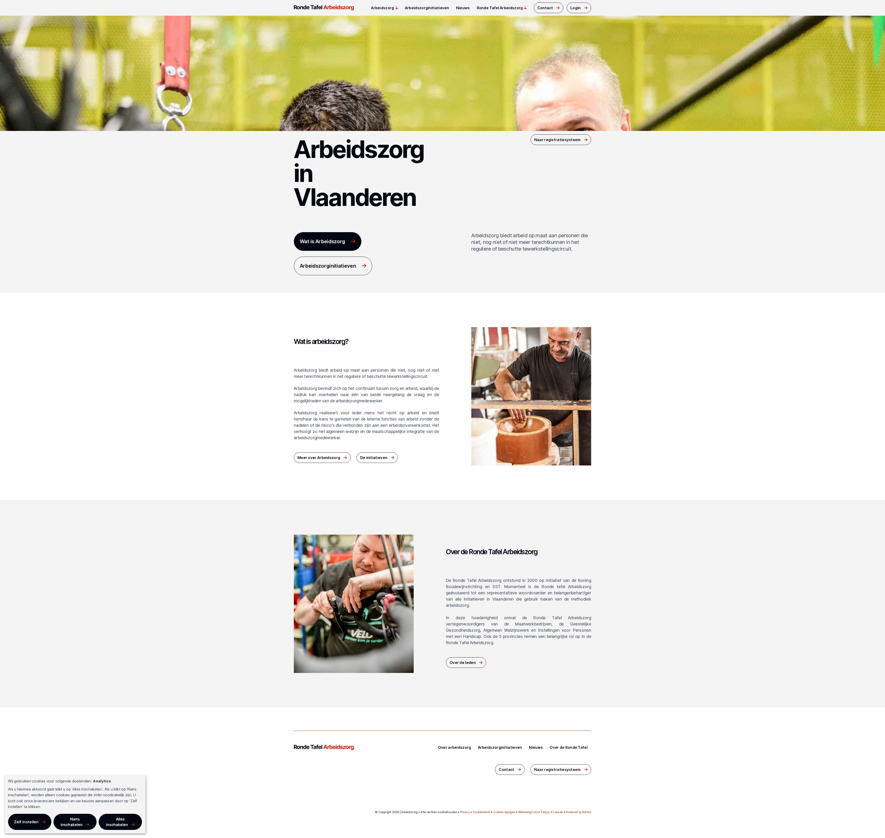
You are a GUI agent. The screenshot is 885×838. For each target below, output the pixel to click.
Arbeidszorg (382, 8)
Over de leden (463, 662)
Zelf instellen (26, 822)
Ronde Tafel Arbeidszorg (500, 8)
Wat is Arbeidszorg (322, 241)
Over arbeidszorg (454, 747)
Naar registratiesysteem (557, 139)
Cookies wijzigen (504, 812)
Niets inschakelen (72, 822)
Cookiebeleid (481, 812)
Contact (545, 8)
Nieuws (463, 8)
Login (575, 8)
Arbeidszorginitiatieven (427, 8)
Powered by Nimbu (578, 812)
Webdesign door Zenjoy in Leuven (540, 812)
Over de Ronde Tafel (569, 747)
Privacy (465, 812)
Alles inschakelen (117, 822)
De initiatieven (374, 457)
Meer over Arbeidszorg (319, 457)
